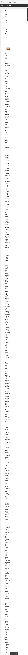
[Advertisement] (16, 31)
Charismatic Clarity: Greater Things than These (6, 28)
